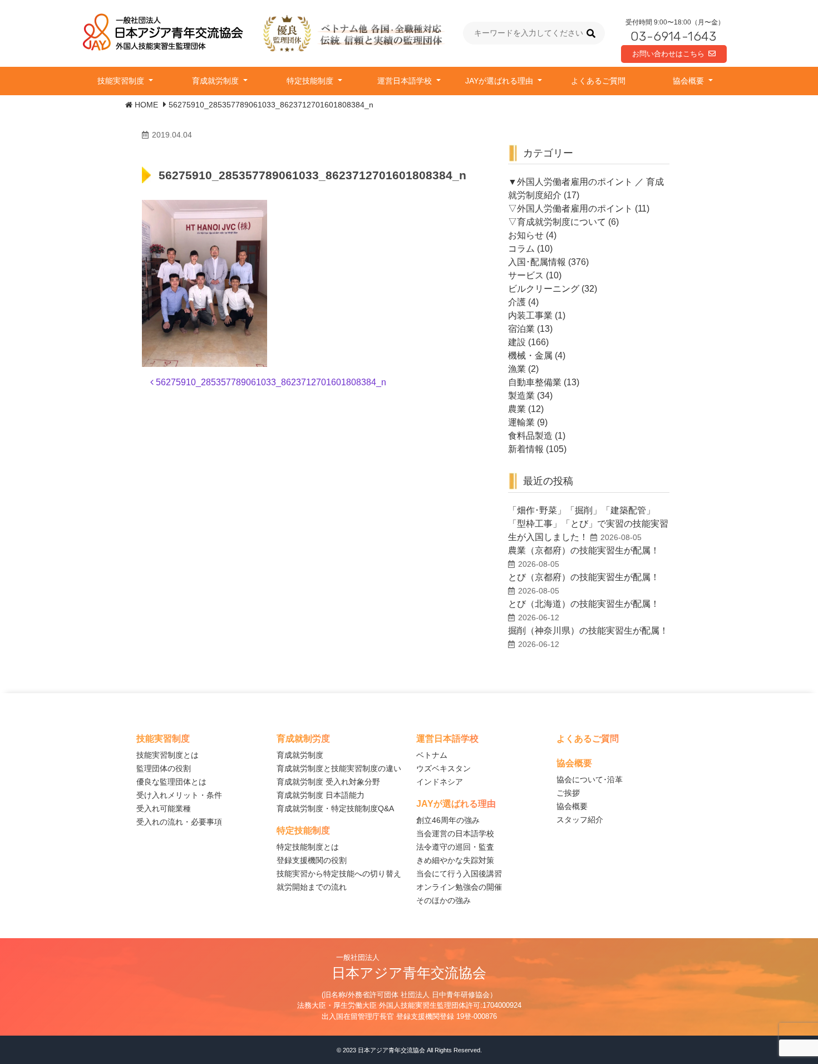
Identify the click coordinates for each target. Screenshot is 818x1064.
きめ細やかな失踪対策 (455, 860)
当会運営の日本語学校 (455, 833)
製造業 (521, 395)
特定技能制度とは (308, 846)
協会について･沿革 (589, 779)
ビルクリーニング (543, 288)
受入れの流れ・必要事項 (179, 821)
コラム (521, 248)
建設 (517, 342)
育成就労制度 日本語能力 (320, 795)
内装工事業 (530, 315)
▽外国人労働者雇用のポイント (570, 208)
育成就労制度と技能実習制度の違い (339, 768)
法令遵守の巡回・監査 (455, 846)
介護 (517, 302)
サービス (526, 275)
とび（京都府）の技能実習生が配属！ (583, 577)
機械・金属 (530, 355)
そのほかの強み (443, 900)
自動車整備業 (534, 382)
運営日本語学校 (405, 80)
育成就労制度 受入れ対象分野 (328, 781)
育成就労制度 (216, 80)
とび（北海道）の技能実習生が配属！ (583, 604)
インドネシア (439, 781)
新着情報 (526, 449)
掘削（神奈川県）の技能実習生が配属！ (588, 630)
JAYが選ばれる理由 (500, 80)
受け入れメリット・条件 (179, 795)
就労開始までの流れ (312, 886)
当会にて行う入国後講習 (459, 873)
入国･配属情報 (537, 262)
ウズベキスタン (443, 768)
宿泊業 (521, 329)
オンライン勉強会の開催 (459, 886)
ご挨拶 (568, 792)
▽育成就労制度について (557, 222)
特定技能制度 (311, 80)
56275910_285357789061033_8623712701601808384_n (270, 382)
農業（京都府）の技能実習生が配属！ (583, 550)
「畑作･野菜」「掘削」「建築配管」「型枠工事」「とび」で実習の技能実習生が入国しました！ (588, 524)
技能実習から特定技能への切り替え (339, 873)
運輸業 (521, 422)
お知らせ (526, 235)
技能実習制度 (121, 80)
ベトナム (431, 755)
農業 (517, 409)
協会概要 (689, 80)
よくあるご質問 (598, 80)
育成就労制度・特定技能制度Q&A (335, 808)
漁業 (517, 369)
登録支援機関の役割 (312, 860)
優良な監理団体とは (171, 781)
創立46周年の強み (448, 820)
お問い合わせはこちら (668, 54)
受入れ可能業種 (163, 808)
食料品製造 (530, 435)
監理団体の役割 (163, 768)
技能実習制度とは (167, 755)
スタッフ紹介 (579, 819)
